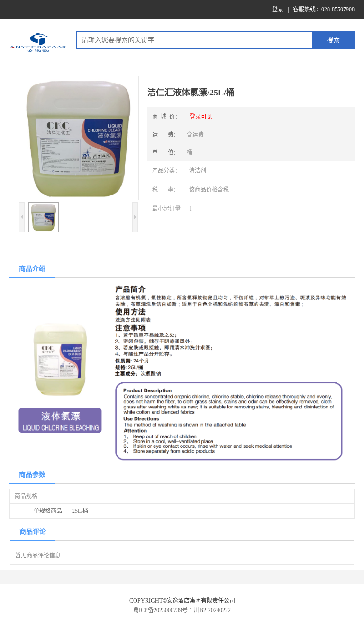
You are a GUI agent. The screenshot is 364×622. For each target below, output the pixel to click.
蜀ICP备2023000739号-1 (162, 610)
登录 (277, 9)
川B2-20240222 (212, 610)
